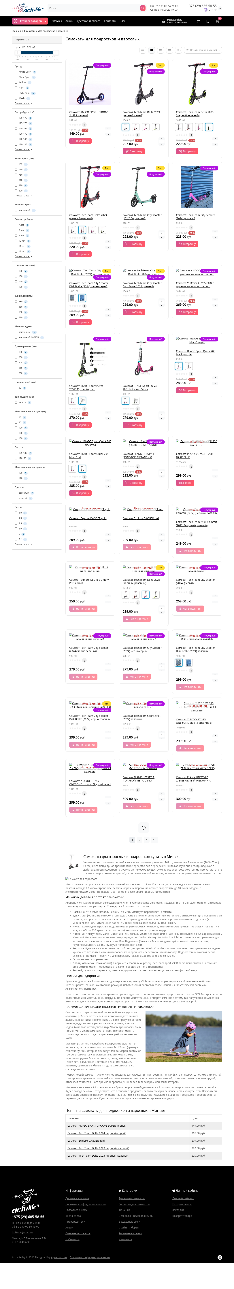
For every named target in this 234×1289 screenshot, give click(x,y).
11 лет (23, 246)
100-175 (24, 118)
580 (22, 317)
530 (22, 312)
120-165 (24, 128)
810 (22, 180)
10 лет (23, 240)
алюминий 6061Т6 (30, 337)
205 (22, 362)
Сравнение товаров (77, 1233)
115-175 (24, 123)
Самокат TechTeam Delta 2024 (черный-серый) (96, 1133)
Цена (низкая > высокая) (203, 50)
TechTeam (26, 93)
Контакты (110, 21)
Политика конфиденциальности (85, 1204)
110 (22, 169)
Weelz (23, 98)
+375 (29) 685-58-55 (202, 5)
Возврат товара (182, 1215)
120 (22, 271)
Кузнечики (125, 1239)
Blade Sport (26, 77)
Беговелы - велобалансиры (136, 1215)
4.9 (22, 528)
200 (22, 357)
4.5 (22, 523)
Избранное (72, 1239)
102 (22, 164)
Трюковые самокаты (132, 1198)
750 (22, 174)
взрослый (25, 492)
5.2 (22, 539)
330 (22, 301)
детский (24, 498)
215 (22, 367)
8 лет (23, 230)
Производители (75, 1221)
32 (21, 387)
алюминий (26, 210)
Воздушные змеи (129, 1221)
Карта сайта (73, 1215)
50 (21, 417)
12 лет (23, 251)
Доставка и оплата (88, 21)
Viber (212, 9)
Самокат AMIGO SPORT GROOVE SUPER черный (97, 1125)
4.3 (22, 518)
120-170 (24, 134)
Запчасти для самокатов (134, 1204)
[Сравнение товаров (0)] (198, 21)
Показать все (22, 103)
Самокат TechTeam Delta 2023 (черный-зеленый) (98, 1148)
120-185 (24, 144)
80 (21, 422)
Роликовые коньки (130, 1233)
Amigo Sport (26, 72)
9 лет (23, 235)
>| (154, 839)
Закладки (178, 1210)
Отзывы (57, 21)
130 (22, 276)
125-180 (24, 452)
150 (22, 286)
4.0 (22, 512)
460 (22, 306)
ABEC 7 (24, 402)
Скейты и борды (129, 1227)
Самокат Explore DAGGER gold (86, 1140)
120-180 (24, 139)
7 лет (23, 224)
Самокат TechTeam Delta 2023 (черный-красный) (98, 1155)
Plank (23, 87)
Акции (69, 21)
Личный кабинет (183, 1198)
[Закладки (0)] (208, 21)
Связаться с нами (76, 1210)
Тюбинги (124, 1210)
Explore (24, 82)
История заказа (182, 1204)
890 (22, 190)
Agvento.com (59, 1257)
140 (22, 281)
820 (22, 185)
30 (178, 50)
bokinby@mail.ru (22, 1232)
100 (22, 427)
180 (22, 352)
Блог (122, 21)
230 (22, 373)
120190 (24, 458)
